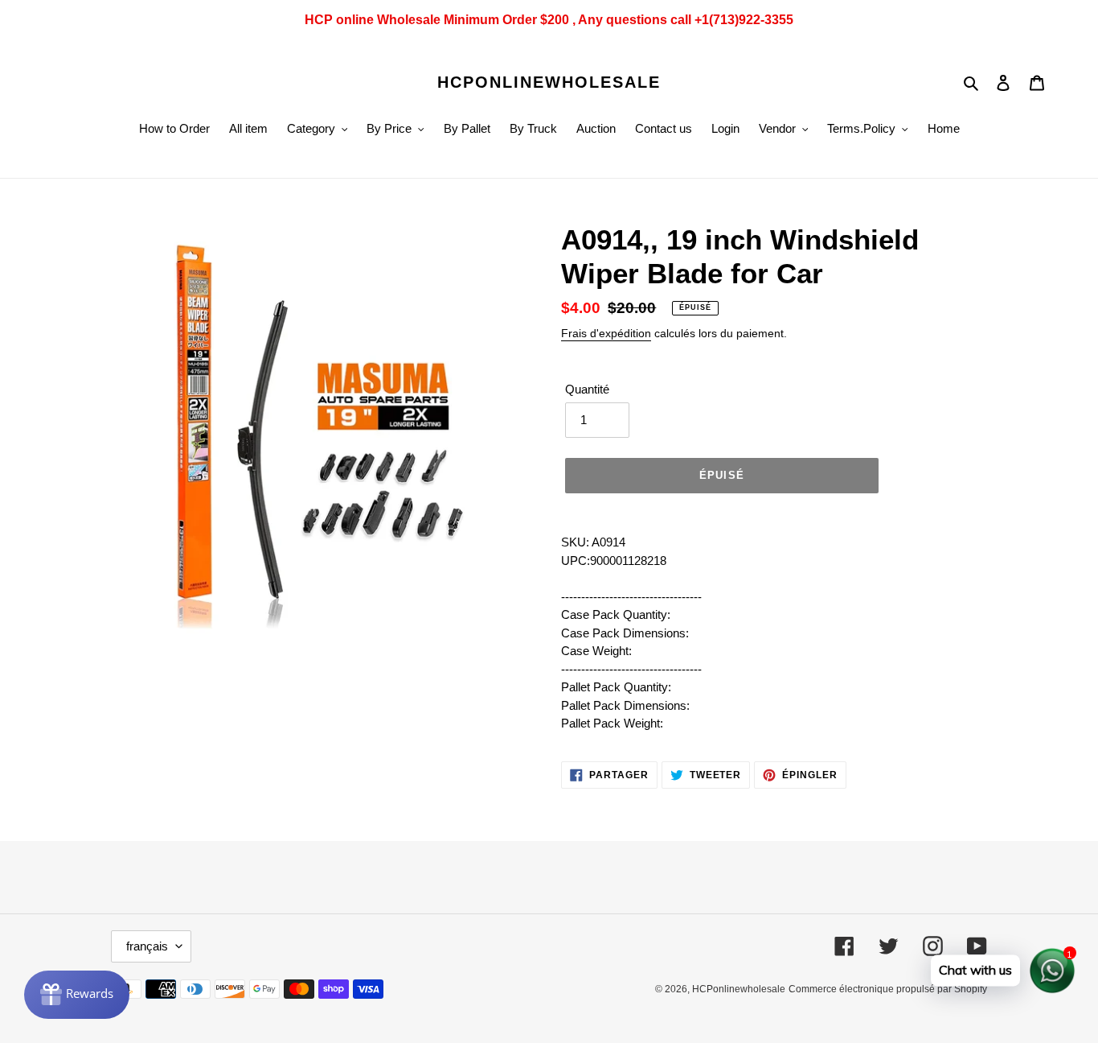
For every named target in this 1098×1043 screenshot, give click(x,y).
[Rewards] (76, 995)
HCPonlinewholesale (549, 82)
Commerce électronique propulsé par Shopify (888, 989)
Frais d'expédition (606, 333)
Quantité (587, 389)
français (147, 946)
